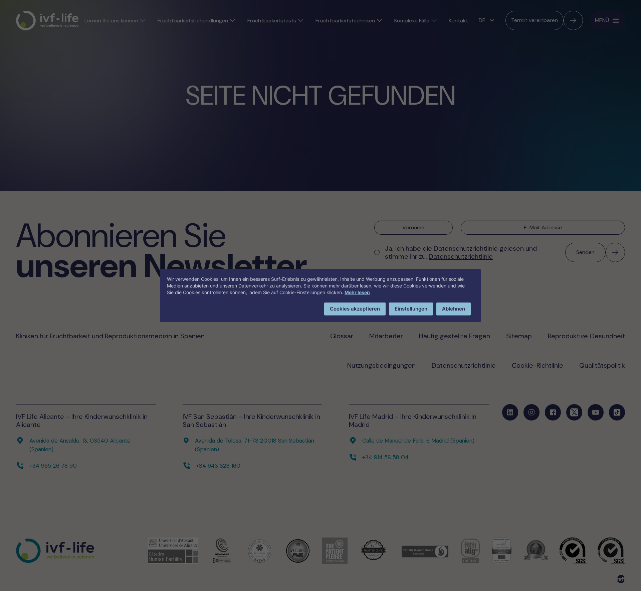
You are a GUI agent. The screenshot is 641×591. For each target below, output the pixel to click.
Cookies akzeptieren (355, 309)
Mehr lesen (357, 292)
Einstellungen (411, 309)
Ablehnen (453, 309)
